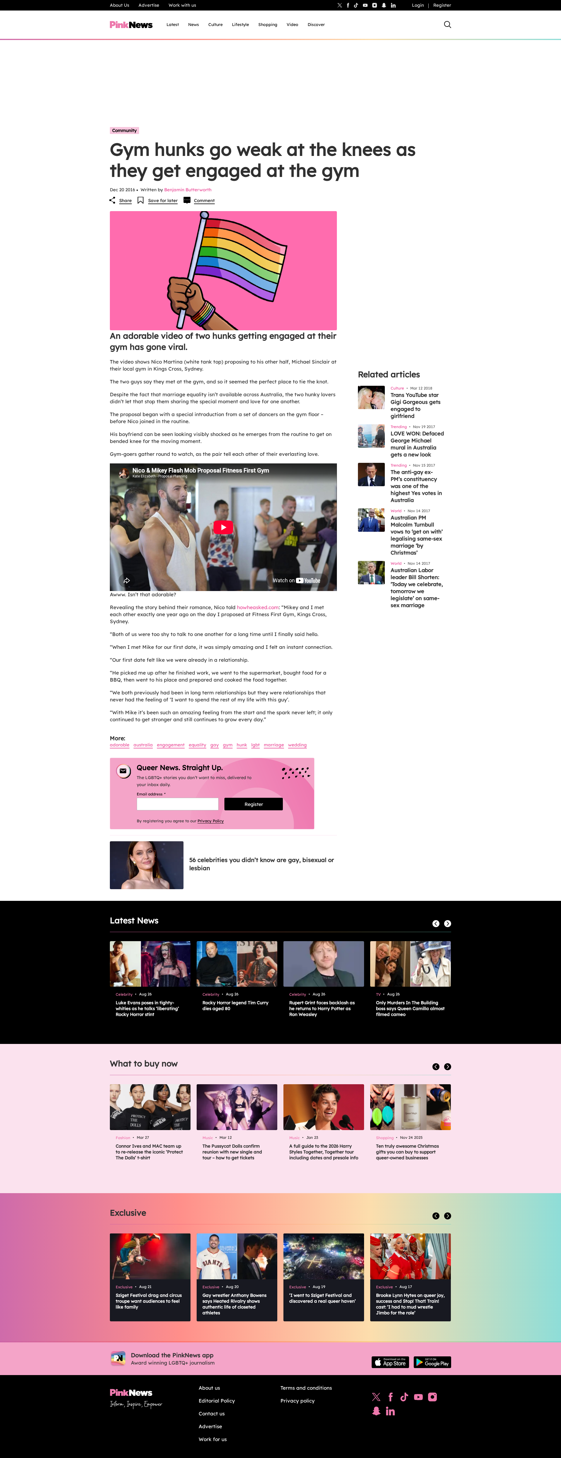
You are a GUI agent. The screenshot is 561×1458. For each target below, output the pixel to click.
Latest (173, 24)
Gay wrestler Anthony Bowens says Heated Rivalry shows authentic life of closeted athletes (234, 1303)
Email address (158, 794)
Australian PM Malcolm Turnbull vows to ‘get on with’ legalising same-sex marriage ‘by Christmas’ (417, 535)
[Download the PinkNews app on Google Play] (432, 1362)
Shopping (267, 24)
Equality (197, 745)
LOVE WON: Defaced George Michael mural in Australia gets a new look (417, 444)
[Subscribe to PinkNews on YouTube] (418, 1398)
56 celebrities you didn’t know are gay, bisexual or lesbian (261, 864)
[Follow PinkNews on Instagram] (432, 1398)
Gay (214, 745)
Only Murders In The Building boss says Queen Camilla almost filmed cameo (410, 1008)
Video (292, 24)
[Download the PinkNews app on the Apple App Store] (390, 1362)
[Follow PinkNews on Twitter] (376, 1398)
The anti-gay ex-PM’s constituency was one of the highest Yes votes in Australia (416, 486)
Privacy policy (297, 1401)
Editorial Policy (217, 1401)
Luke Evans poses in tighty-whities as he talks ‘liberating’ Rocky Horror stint (147, 1008)
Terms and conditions (306, 1388)
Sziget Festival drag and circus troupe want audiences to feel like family (149, 1301)
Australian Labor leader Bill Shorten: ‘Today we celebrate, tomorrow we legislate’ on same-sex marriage (417, 588)
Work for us (213, 1439)
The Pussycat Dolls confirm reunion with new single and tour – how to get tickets (232, 1151)
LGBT (255, 745)
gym (228, 745)
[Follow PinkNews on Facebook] (390, 1398)
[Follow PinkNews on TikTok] (404, 1398)
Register (442, 5)
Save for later (163, 200)
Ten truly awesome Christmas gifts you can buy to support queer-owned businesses (407, 1151)
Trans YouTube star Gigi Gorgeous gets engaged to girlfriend (416, 405)
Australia (143, 745)
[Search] (447, 24)
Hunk (242, 745)
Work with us (182, 5)
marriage (274, 745)
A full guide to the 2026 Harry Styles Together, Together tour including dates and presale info (323, 1151)
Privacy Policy (211, 821)
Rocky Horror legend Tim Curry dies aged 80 (235, 1005)
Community (124, 130)
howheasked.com (258, 607)
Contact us (212, 1413)
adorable (119, 745)
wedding (297, 745)
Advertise (148, 5)
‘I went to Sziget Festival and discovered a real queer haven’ (322, 1298)
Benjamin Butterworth (188, 189)
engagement (171, 745)
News (193, 24)
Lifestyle (240, 24)
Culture (215, 24)
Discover (316, 24)
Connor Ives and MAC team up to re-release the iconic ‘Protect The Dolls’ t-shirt (149, 1151)
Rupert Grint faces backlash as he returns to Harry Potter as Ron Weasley (322, 1008)
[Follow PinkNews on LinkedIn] (393, 5)
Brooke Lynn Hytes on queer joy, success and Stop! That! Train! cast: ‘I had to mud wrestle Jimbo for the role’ (410, 1303)
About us (209, 1388)
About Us (119, 5)
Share (125, 200)
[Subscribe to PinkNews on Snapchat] (376, 1412)
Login (418, 5)
